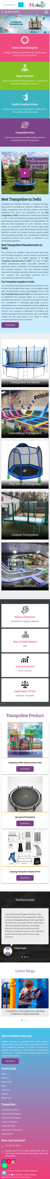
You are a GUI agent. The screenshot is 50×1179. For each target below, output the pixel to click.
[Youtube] (9, 1161)
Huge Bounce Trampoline (11, 1130)
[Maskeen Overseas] (37, 5)
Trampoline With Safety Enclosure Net (25, 763)
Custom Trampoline (9, 1122)
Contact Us (5, 1090)
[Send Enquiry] (4, 1172)
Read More (10, 325)
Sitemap (4, 1094)
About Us (5, 1078)
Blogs (3, 1086)
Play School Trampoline (11, 1118)
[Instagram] (13, 1161)
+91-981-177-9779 (11, 12)
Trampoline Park (8, 1126)
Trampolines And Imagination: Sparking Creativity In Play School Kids (25, 1012)
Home (3, 1074)
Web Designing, (30, 1175)
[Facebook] (4, 1161)
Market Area (6, 1098)
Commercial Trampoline (11, 1114)
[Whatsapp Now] (5, 1165)
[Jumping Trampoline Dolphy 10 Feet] (25, 849)
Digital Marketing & (8, 1177)
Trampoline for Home (10, 1110)
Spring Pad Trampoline (25, 817)
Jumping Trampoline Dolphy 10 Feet (25, 871)
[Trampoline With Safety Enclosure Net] (25, 740)
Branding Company (24, 1177)
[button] (22, 957)
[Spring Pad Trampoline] (25, 794)
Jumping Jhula (7, 1134)
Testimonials (6, 1082)
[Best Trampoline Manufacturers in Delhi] (25, 173)
